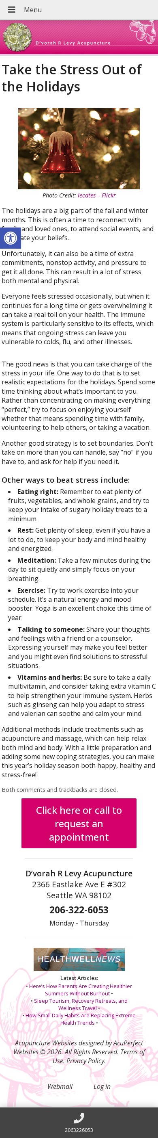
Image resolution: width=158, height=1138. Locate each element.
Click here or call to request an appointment (79, 823)
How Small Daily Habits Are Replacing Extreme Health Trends (81, 1019)
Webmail (60, 1086)
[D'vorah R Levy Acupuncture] (79, 38)
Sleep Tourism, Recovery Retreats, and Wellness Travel (81, 1004)
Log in (102, 1086)
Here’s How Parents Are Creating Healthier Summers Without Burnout (80, 989)
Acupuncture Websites (46, 1042)
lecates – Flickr (97, 195)
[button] (10, 238)
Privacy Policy (85, 1060)
